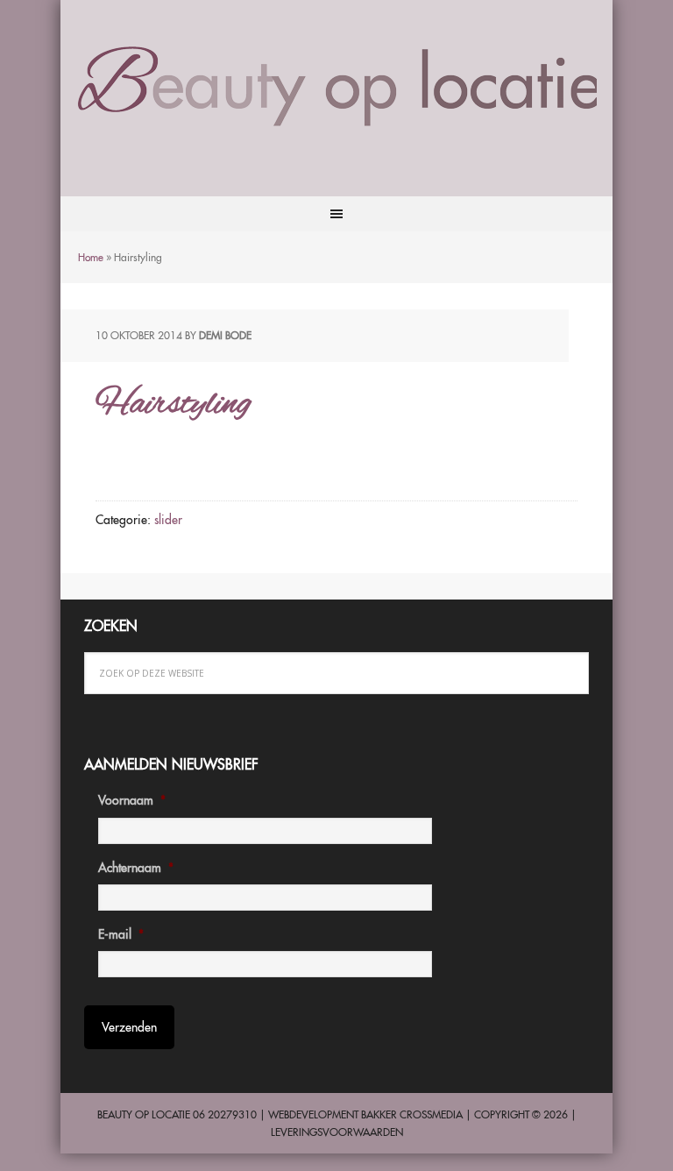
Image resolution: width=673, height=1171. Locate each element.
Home (90, 257)
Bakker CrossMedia (412, 1114)
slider (168, 520)
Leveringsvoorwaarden (337, 1132)
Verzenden (129, 1027)
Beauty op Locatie (336, 86)
